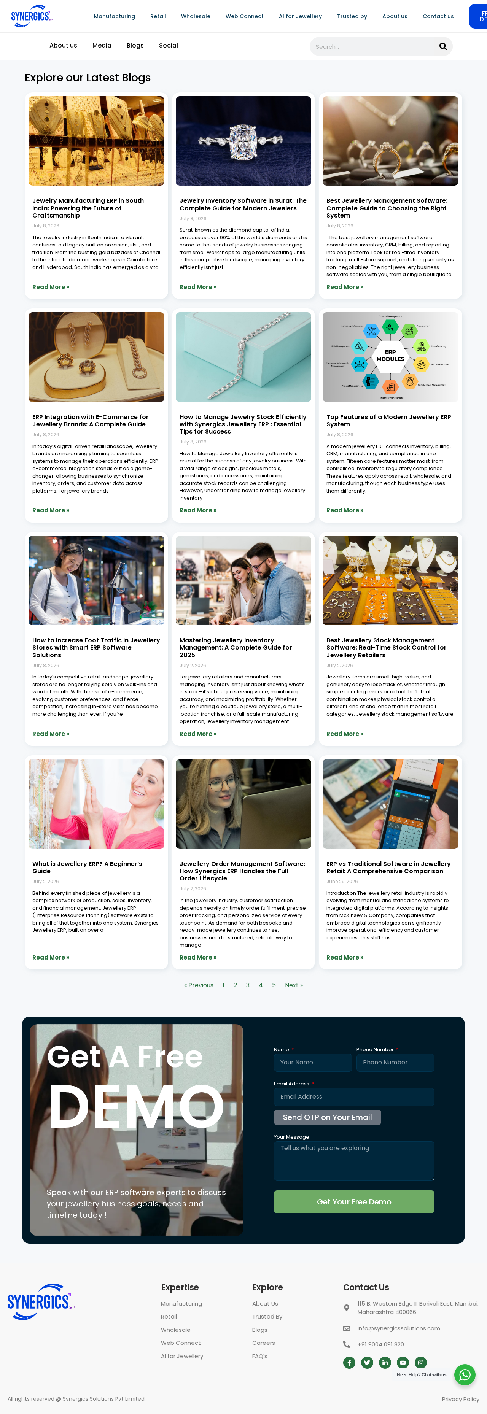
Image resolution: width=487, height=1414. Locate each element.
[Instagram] (421, 1363)
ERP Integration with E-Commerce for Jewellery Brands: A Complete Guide (90, 421)
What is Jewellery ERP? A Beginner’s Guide (87, 867)
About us (394, 16)
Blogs (135, 45)
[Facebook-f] (349, 1363)
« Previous (198, 985)
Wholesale (195, 16)
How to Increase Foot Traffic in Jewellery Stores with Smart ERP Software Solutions (96, 647)
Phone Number (375, 1050)
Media (101, 45)
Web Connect (245, 16)
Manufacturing (114, 16)
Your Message (291, 1137)
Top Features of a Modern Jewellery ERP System (388, 421)
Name (282, 1050)
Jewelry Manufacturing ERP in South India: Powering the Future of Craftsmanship (88, 207)
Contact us (438, 16)
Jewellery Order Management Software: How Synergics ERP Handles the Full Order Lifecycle (242, 871)
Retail (158, 16)
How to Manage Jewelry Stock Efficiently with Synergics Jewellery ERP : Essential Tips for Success (243, 424)
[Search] (443, 46)
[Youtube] (403, 1363)
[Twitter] (367, 1363)
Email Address (292, 1084)
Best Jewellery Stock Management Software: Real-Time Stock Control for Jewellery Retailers (386, 647)
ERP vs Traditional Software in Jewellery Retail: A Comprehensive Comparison (388, 867)
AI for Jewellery (300, 16)
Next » (294, 985)
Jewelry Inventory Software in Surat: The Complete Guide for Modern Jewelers (243, 204)
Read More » (50, 287)
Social (168, 45)
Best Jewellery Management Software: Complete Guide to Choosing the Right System (386, 207)
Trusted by (352, 16)
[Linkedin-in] (385, 1363)
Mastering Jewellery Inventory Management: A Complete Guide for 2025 (236, 647)
